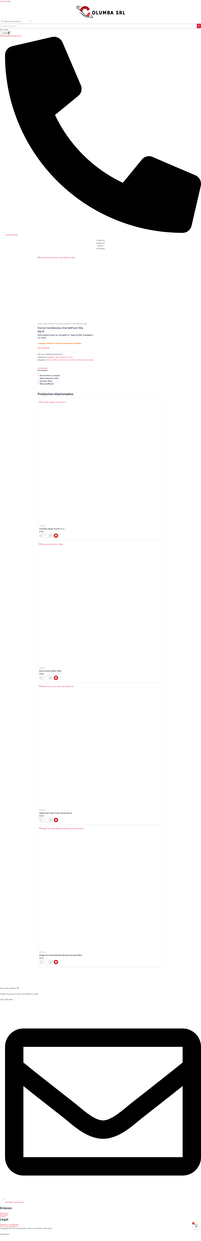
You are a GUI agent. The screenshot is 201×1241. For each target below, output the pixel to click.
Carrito (18, 36)
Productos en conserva (68, 360)
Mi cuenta (12, 36)
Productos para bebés (85, 360)
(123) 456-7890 (6, 1000)
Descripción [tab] (43, 370)
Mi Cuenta (4, 30)
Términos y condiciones (9, 1224)
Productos (4, 36)
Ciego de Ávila (48, 324)
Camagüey (50, 357)
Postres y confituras (52, 360)
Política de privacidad (8, 1226)
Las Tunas (69, 357)
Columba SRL (5, 1)
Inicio (39, 324)
